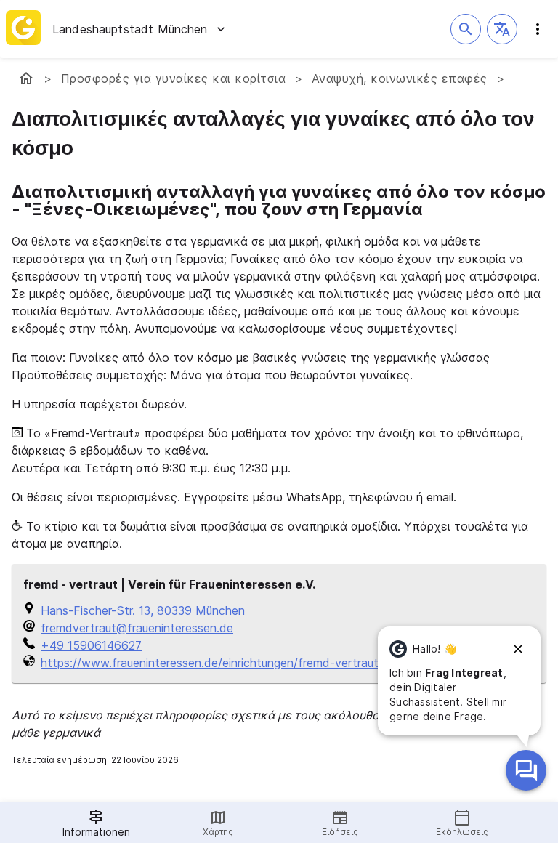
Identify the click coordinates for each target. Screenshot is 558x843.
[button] (502, 29)
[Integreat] (23, 29)
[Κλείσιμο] (518, 649)
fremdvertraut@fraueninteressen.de (137, 628)
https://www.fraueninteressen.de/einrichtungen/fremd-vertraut (210, 663)
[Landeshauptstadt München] (26, 78)
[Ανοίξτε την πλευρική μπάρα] (537, 29)
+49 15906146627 (91, 645)
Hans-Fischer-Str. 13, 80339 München (143, 610)
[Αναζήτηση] (465, 29)
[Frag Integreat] (526, 770)
